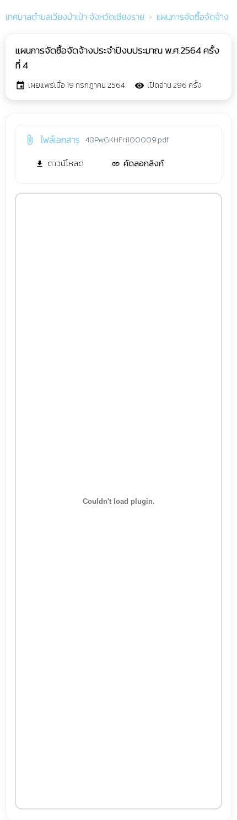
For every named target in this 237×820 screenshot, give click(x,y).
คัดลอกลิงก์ (137, 163)
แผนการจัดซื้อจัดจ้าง (193, 16)
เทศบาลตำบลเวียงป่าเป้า (75, 16)
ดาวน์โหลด (59, 163)
